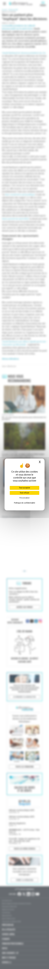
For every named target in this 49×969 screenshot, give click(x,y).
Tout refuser (24, 493)
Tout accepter (24, 488)
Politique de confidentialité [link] (24, 503)
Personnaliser (24, 498)
